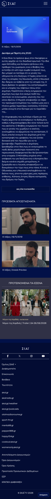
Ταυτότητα (7, 385)
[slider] (25, 35)
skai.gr (5, 393)
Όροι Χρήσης (8, 466)
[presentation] (4, 305)
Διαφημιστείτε (9, 369)
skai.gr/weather (10, 404)
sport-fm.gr (7, 420)
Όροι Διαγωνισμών (11, 460)
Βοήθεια (6, 380)
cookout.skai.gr (9, 442)
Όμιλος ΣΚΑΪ (8, 365)
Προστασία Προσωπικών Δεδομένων (20, 471)
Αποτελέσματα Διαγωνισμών (16, 455)
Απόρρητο (43, 495)
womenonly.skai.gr (11, 447)
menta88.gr (8, 425)
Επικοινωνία (8, 374)
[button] (26, 30)
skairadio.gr (8, 398)
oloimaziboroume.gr (12, 415)
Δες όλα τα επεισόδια (25, 189)
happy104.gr (8, 436)
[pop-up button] (41, 39)
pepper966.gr (9, 431)
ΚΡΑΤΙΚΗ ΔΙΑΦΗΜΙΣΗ (12, 482)
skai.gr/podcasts (10, 409)
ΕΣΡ (4, 477)
